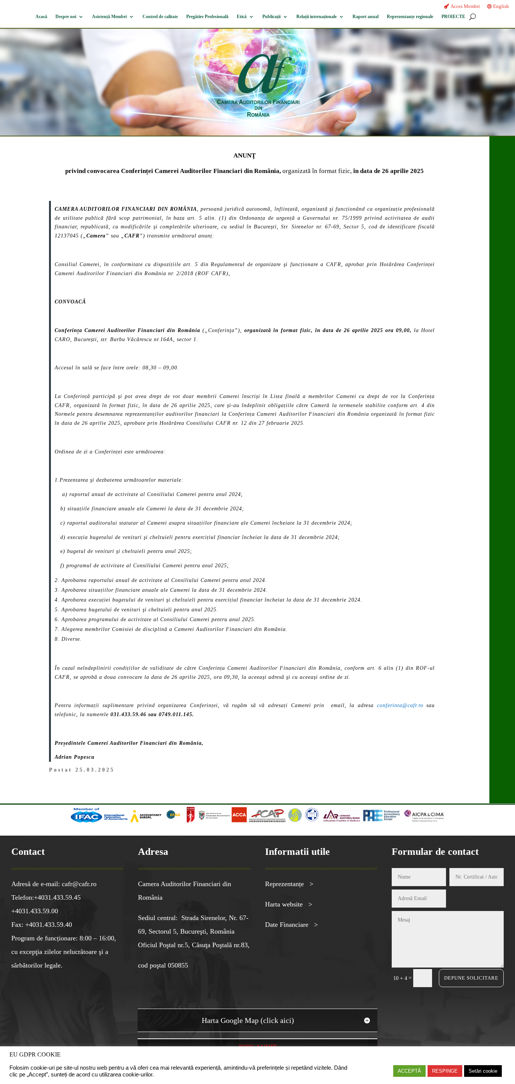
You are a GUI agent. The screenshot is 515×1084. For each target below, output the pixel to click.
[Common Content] (184, 821)
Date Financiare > (291, 924)
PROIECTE (453, 16)
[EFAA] (173, 821)
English (501, 6)
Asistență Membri (109, 16)
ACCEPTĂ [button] (409, 1071)
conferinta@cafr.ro (400, 705)
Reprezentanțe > (289, 884)
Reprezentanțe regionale (410, 16)
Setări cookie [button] (483, 1071)
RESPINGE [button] (445, 1071)
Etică (242, 16)
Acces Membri (465, 6)
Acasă (41, 16)
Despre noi (65, 16)
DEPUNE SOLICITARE (471, 978)
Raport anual (366, 16)
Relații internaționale (316, 16)
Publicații (271, 16)
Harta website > (288, 904)
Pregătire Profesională (207, 16)
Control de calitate (160, 16)
